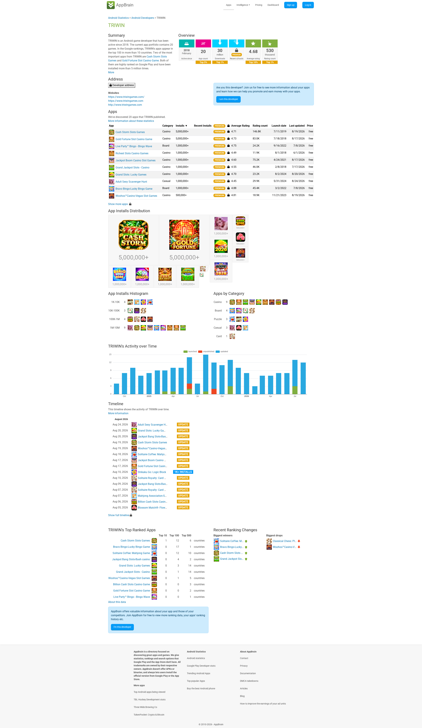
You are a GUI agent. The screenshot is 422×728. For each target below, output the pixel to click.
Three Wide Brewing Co (145, 707)
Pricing (258, 5)
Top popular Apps (196, 681)
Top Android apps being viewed (149, 692)
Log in (308, 5)
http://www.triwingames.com (125, 104)
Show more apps (118, 204)
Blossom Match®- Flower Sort (155, 507)
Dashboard (273, 5)
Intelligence (243, 5)
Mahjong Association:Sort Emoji (156, 495)
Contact (244, 658)
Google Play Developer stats (201, 665)
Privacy (244, 665)
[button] (228, 131)
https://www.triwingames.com (125, 100)
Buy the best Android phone (201, 688)
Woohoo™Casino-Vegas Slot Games (158, 448)
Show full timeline (118, 515)
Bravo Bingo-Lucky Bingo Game (131, 546)
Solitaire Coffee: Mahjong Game (156, 454)
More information (118, 413)
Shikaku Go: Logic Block (152, 472)
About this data (117, 602)
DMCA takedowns (249, 681)
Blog (242, 696)
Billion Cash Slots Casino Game (156, 501)
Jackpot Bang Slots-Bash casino (157, 436)
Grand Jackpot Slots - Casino (133, 571)
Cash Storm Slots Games (152, 442)
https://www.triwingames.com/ (126, 96)
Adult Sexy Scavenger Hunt (153, 424)
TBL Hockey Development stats (150, 699)
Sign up (290, 5)
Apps (228, 5)
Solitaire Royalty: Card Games (155, 478)
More (111, 72)
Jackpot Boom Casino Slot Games (158, 460)
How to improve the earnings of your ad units (263, 703)
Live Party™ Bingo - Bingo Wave (131, 596)
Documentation (248, 673)
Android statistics (196, 658)
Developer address (123, 85)
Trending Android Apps (198, 673)
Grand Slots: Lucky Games (153, 430)
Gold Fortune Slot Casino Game (140, 60)
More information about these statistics (131, 120)
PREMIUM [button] (219, 126)
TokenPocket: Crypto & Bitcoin (149, 714)
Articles (244, 688)
